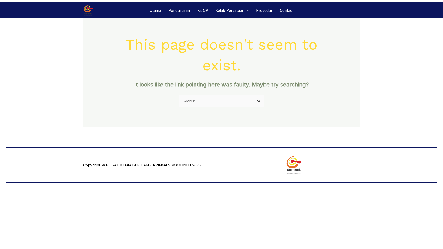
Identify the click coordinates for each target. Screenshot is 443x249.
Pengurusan (179, 10)
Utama (155, 10)
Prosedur (264, 10)
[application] (246, 10)
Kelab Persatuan (230, 10)
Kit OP (202, 10)
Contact (286, 10)
